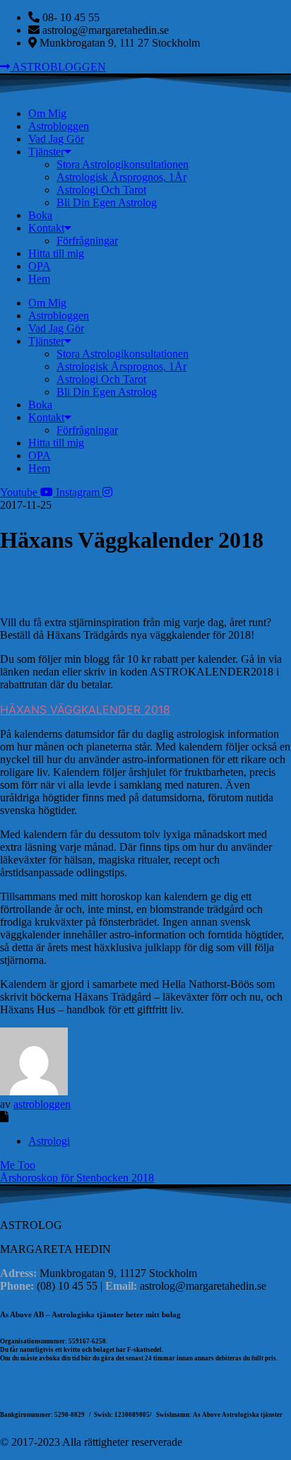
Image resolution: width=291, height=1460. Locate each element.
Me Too (17, 1165)
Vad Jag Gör (56, 139)
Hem (39, 279)
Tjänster (46, 152)
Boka (40, 215)
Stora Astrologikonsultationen (123, 164)
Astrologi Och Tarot (101, 190)
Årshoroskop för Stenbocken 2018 (77, 1178)
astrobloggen (42, 1104)
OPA (39, 266)
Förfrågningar (87, 241)
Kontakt (46, 228)
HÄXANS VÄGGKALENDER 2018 (85, 709)
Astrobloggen (58, 126)
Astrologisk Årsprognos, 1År (121, 177)
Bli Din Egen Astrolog (107, 202)
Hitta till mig (56, 253)
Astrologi (49, 1141)
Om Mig (47, 113)
